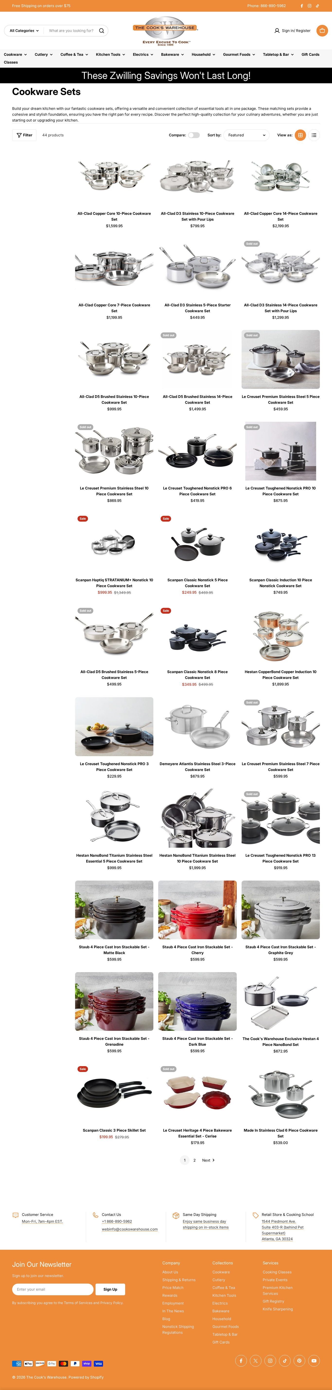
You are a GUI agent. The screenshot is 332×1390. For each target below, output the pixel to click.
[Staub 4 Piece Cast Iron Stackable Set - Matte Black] (114, 910)
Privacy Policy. (111, 1303)
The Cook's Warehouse (46, 1377)
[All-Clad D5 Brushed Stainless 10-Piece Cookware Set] (114, 359)
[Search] (102, 31)
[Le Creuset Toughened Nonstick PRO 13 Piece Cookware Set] (281, 818)
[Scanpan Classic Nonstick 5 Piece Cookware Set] (197, 542)
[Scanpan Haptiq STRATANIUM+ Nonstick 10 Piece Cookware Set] (114, 542)
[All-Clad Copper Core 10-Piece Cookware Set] (114, 176)
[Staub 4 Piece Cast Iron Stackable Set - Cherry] (197, 910)
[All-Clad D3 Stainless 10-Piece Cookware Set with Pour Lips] (197, 176)
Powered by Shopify (86, 1377)
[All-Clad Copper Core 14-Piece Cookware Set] (281, 176)
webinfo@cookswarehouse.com (130, 1229)
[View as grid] (300, 135)
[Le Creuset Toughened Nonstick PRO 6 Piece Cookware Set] (197, 451)
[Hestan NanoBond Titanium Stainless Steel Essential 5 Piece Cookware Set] (114, 818)
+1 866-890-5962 (117, 1221)
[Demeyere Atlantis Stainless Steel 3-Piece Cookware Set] (197, 726)
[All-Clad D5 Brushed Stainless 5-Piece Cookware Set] (114, 634)
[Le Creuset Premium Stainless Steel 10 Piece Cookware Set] (114, 451)
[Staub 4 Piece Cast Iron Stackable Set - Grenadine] (114, 1001)
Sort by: (214, 135)
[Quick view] (146, 157)
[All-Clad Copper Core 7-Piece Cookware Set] (114, 267)
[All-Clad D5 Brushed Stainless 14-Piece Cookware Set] (197, 359)
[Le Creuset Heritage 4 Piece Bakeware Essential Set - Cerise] (197, 1093)
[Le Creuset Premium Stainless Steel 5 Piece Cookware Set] (281, 359)
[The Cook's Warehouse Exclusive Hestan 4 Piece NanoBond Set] (281, 1001)
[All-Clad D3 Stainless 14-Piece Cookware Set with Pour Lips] (281, 267)
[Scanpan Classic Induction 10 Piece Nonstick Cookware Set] (281, 542)
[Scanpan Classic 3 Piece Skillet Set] (114, 1093)
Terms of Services (78, 1303)
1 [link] (184, 1160)
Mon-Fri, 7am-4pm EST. (42, 1221)
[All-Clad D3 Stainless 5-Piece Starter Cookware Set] (197, 267)
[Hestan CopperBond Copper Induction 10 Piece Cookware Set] (281, 634)
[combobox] (56, 31)
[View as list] (314, 135)
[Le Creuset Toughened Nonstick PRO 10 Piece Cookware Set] (281, 451)
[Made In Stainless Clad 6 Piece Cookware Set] (281, 1093)
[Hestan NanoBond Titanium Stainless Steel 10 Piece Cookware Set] (197, 818)
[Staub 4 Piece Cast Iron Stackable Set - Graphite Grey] (281, 910)
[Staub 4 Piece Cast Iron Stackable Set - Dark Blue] (197, 1001)
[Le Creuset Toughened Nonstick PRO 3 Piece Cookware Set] (114, 726)
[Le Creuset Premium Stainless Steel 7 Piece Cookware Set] (281, 726)
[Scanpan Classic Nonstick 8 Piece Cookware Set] (197, 634)
